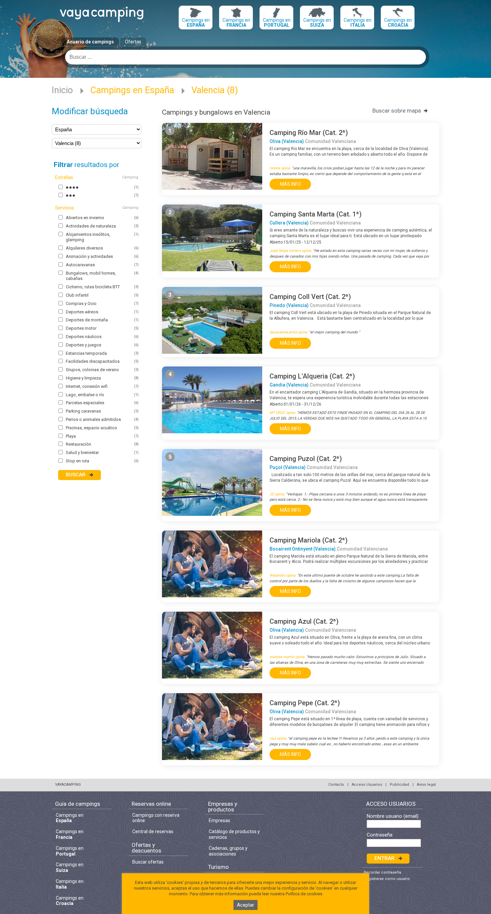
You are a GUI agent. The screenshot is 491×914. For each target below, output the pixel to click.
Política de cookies (304, 893)
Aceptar (245, 905)
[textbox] (245, 57)
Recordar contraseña (382, 872)
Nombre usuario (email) (393, 816)
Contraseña (379, 835)
